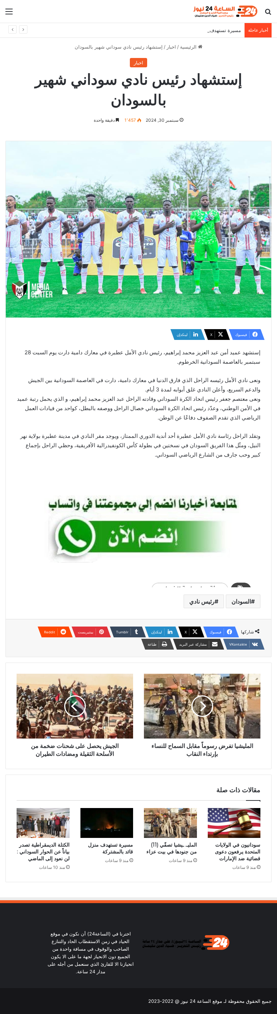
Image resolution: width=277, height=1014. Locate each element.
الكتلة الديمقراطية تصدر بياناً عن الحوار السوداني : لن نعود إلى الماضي (43, 852)
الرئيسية (189, 47)
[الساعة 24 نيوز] (224, 11)
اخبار (171, 47)
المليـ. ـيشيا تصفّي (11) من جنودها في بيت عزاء (171, 848)
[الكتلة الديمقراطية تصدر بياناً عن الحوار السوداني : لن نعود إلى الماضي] (43, 823)
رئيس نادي (202, 601)
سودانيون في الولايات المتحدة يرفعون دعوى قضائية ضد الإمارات (237, 852)
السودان (241, 601)
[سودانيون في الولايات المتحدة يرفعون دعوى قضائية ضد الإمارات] (234, 823)
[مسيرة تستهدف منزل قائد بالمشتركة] (106, 823)
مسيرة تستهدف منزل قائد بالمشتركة (204, 30)
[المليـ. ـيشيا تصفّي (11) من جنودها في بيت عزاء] (170, 823)
